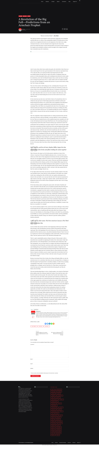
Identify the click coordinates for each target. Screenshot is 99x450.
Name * (31, 359)
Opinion (58, 1)
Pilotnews (23, 29)
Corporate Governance (62, 442)
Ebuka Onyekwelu (54, 399)
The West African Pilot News (56, 431)
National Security (54, 415)
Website (31, 368)
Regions (53, 425)
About (32, 309)
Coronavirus (60, 395)
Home (42, 1)
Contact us (69, 442)
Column (58, 393)
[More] (53, 324)
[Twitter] (33, 317)
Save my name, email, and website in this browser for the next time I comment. (44, 373)
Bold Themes (34, 326)
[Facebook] (32, 317)
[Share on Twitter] (65, 29)
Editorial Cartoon (54, 401)
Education (53, 403)
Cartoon (53, 393)
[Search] (79, 0)
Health (61, 407)
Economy (61, 399)
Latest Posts (36, 309)
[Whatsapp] (51, 324)
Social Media (59, 427)
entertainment (54, 405)
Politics (60, 423)
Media (57, 413)
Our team (56, 442)
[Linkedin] (49, 324)
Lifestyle (52, 1)
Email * (31, 363)
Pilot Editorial (54, 423)
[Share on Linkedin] (67, 29)
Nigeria (53, 417)
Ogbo (52, 419)
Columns (20, 16)
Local (52, 413)
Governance (64, 1)
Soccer (53, 427)
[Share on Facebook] (63, 29)
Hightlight (46, 326)
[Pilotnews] (33, 314)
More (69, 1)
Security (58, 425)
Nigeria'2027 (58, 417)
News (61, 415)
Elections (59, 403)
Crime (52, 397)
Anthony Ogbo (58, 389)
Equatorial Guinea (54, 407)
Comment (32, 344)
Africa (53, 389)
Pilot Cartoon (59, 421)
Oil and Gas (57, 419)
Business (47, 1)
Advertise (73, 442)
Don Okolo (25, 16)
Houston (59, 409)
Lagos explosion (54, 411)
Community (53, 395)
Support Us (75, 1)
